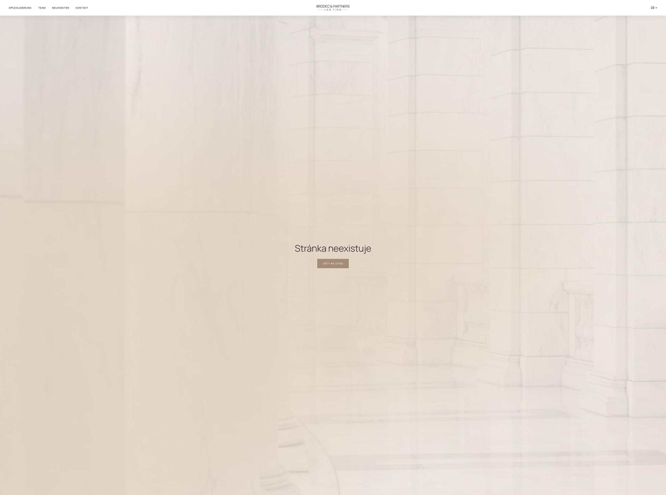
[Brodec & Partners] (333, 7)
